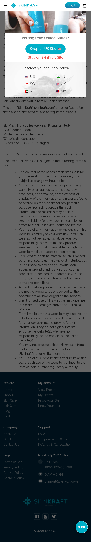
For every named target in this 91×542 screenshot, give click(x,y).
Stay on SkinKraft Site (45, 57)
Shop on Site (43, 49)
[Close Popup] (82, 15)
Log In (72, 5)
